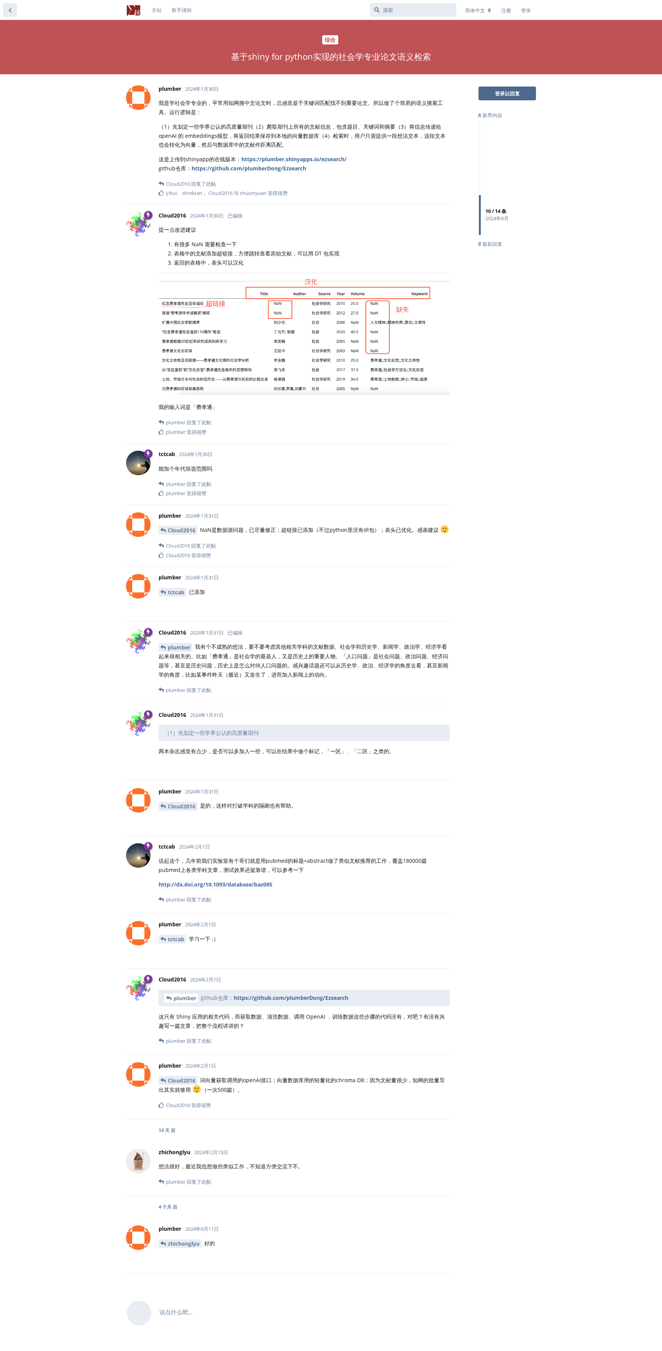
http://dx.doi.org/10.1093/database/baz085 (215, 884)
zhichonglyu (184, 1243)
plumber (179, 647)
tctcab (176, 592)
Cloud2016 (181, 530)
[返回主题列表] (10, 10)
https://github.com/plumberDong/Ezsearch (249, 168)
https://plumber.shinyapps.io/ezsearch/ (294, 159)
